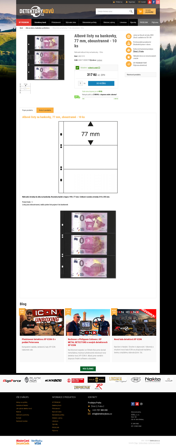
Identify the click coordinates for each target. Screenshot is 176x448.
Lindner (99, 60)
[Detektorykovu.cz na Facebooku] (154, 2)
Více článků (88, 369)
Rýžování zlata (71, 22)
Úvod (21, 28)
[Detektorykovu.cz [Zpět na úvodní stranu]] (37, 11)
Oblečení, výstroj (109, 22)
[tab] (27, 110)
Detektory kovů (40, 22)
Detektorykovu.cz (155, 441)
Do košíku (101, 83)
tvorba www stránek (154, 443)
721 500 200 (100, 410)
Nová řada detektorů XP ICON (128, 339)
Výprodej (133, 22)
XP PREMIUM (24, 22)
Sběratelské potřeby (89, 22)
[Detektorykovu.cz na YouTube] (150, 2)
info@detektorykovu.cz (102, 414)
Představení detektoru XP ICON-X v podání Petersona (39, 341)
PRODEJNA (144, 22)
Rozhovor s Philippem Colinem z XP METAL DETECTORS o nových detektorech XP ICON (88, 342)
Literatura (123, 22)
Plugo (136, 443)
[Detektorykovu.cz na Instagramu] (158, 2)
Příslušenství (56, 22)
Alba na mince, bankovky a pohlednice (38, 28)
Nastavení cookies (22, 421)
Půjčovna (155, 22)
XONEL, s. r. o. (135, 414)
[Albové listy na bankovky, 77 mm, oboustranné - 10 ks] (46, 81)
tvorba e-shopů (143, 443)
